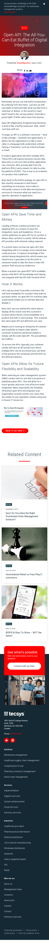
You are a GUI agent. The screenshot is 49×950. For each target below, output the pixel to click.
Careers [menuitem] (8, 906)
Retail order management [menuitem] (16, 777)
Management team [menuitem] (13, 889)
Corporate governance (13, 930)
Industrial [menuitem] (8, 853)
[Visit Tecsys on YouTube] (6, 740)
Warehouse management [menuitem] (15, 755)
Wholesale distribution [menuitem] (14, 848)
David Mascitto (23, 63)
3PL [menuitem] (6, 864)
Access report (9, 12)
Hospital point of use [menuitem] (14, 766)
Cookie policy (9, 933)
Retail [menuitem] (6, 870)
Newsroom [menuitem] (9, 900)
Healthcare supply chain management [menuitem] (21, 760)
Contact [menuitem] (8, 911)
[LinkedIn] (27, 70)
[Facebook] (24, 70)
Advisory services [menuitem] (12, 812)
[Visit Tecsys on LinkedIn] (12, 740)
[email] (30, 70)
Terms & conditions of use (28, 933)
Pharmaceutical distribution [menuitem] (17, 831)
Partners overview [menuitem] (12, 917)
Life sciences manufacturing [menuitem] (17, 842)
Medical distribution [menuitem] (13, 837)
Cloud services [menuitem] (11, 807)
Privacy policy (31, 930)
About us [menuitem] (8, 884)
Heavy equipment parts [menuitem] (15, 859)
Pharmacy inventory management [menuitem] (20, 771)
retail (24, 28)
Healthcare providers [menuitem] (14, 826)
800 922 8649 (16, 734)
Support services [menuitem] (12, 796)
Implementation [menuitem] (11, 790)
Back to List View (14, 431)
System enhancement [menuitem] (14, 801)
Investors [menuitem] (8, 895)
